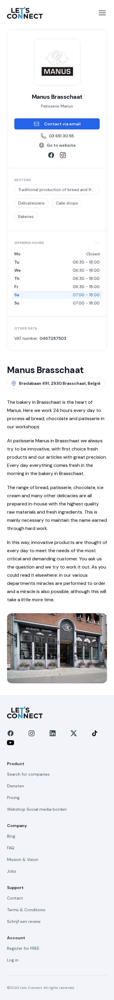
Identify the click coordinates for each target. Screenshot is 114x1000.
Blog (11, 836)
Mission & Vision (22, 859)
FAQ (10, 847)
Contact (15, 898)
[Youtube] (10, 742)
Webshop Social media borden (37, 809)
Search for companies (28, 774)
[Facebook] (10, 733)
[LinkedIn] (52, 733)
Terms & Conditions (26, 909)
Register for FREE (23, 948)
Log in (12, 960)
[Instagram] (31, 733)
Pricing (13, 797)
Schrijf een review (24, 921)
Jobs (11, 871)
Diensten (15, 785)
